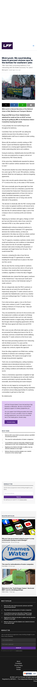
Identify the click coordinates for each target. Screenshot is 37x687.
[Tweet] (6, 105)
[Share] (14, 105)
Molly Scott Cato (6, 542)
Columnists (5, 586)
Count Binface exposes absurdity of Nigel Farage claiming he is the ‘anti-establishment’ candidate (19, 443)
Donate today (11, 422)
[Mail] (31, 105)
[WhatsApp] (22, 105)
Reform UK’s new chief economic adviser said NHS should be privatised (20, 435)
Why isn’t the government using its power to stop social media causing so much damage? (18, 539)
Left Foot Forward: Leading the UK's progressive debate (7, 45)
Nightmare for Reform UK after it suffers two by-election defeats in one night (19, 447)
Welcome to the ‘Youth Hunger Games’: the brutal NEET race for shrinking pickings (18, 589)
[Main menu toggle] (33, 46)
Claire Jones (5, 592)
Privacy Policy (18, 665)
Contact (18, 667)
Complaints (18, 663)
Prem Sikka (5, 566)
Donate (18, 669)
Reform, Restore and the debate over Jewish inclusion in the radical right (18, 452)
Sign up (18, 497)
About (18, 661)
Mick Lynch (5, 70)
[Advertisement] (18, 20)
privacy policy (23, 499)
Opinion (4, 55)
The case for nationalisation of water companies (19, 439)
